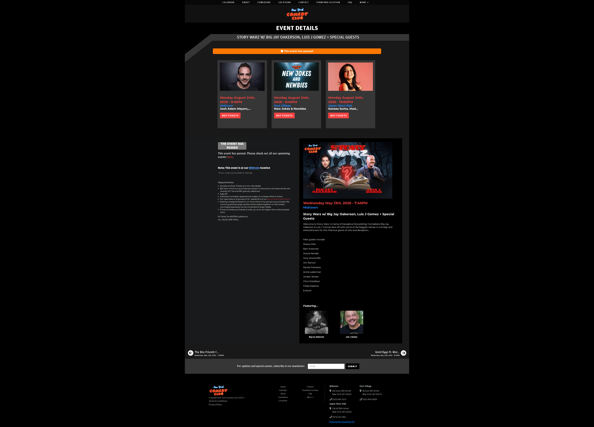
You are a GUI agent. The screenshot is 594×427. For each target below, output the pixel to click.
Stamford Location (328, 2)
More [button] (363, 2)
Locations (284, 2)
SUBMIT (352, 366)
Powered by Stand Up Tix (342, 422)
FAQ (350, 2)
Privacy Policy (215, 404)
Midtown (254, 168)
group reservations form (278, 199)
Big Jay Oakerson (316, 337)
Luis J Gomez (351, 337)
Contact (304, 2)
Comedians (264, 2)
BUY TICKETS (230, 115)
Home (283, 387)
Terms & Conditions (218, 401)
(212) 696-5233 (339, 399)
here (230, 157)
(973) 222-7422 (339, 417)
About (246, 2)
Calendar (228, 2)
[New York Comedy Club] (297, 13)
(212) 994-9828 (369, 399)
